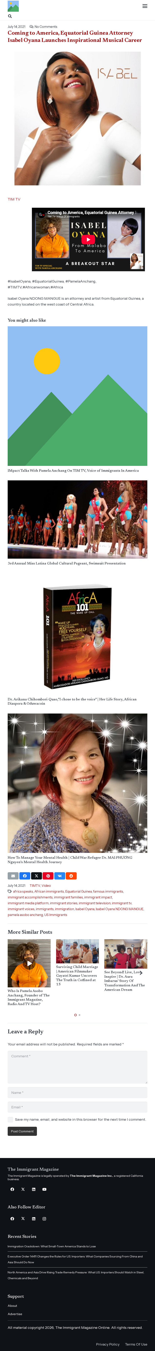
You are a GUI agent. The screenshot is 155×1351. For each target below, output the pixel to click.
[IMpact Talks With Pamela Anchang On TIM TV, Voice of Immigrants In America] (77, 396)
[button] (144, 6)
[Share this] (24, 875)
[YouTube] (44, 1189)
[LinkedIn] (33, 1189)
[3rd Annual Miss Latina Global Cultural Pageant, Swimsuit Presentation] (77, 519)
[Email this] (13, 875)
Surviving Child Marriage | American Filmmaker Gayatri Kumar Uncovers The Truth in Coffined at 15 (77, 975)
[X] (22, 1189)
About (12, 1306)
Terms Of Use (136, 1344)
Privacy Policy (107, 1344)
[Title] (13, 6)
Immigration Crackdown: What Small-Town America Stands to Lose (52, 1246)
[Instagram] (44, 1218)
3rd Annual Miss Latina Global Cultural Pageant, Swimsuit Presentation (67, 563)
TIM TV (14, 199)
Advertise (15, 1314)
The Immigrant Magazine (33, 1169)
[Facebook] (12, 1189)
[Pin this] (48, 875)
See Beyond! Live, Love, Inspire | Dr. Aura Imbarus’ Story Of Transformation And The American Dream (124, 981)
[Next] (141, 973)
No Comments (46, 27)
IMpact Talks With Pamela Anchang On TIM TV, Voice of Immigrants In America (73, 471)
